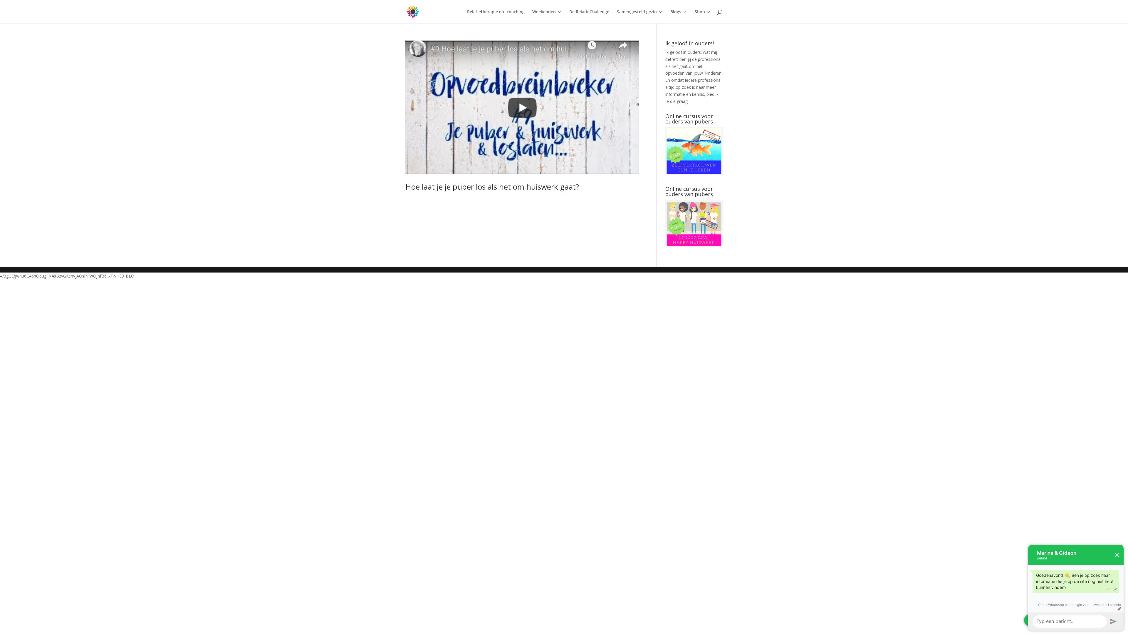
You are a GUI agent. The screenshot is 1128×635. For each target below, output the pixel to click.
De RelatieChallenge (589, 12)
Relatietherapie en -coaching (496, 12)
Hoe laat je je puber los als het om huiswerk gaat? (492, 186)
